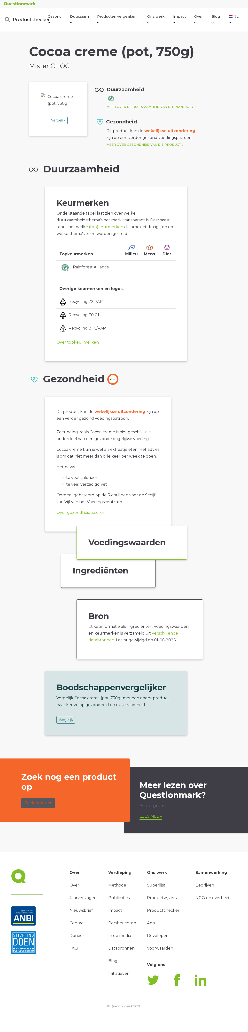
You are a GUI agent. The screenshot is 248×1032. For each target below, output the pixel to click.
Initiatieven (119, 973)
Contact (77, 923)
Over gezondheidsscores (80, 512)
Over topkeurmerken (77, 342)
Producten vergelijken (117, 16)
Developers (158, 935)
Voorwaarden (160, 948)
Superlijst (156, 885)
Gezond (55, 16)
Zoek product (38, 803)
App (151, 923)
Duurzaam (79, 16)
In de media (119, 935)
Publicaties (119, 897)
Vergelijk (58, 120)
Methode (117, 885)
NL (236, 16)
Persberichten (122, 923)
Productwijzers (162, 897)
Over (198, 16)
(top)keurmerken (106, 227)
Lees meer (151, 816)
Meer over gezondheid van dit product (143, 144)
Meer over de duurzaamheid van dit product (148, 107)
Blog (215, 16)
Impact (179, 16)
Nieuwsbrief (81, 910)
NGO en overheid (212, 897)
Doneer (77, 935)
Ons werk (155, 16)
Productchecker (30, 19)
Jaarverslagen (83, 897)
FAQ (74, 948)
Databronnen (121, 948)
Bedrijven (204, 885)
